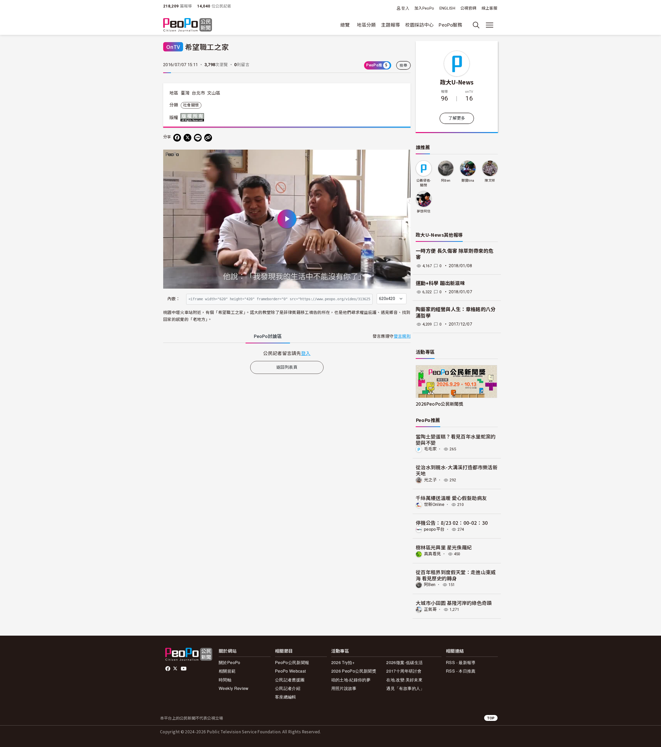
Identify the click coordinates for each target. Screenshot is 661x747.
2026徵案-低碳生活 (404, 662)
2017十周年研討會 (403, 671)
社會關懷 (191, 105)
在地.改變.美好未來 (404, 680)
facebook (168, 668)
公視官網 (468, 8)
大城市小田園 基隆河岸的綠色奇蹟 (454, 602)
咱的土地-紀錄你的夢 (351, 680)
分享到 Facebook (403, 156)
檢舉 (403, 65)
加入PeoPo (424, 8)
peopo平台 (434, 529)
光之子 (430, 480)
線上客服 (489, 8)
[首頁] (187, 25)
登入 (405, 8)
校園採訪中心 (419, 25)
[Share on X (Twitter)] (187, 138)
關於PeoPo (229, 662)
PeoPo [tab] (268, 336)
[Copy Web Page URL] (208, 138)
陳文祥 (490, 180)
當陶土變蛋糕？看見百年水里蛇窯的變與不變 (456, 439)
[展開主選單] (489, 25)
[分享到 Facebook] (177, 138)
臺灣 (185, 93)
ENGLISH (447, 8)
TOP (490, 717)
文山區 (214, 93)
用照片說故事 (344, 688)
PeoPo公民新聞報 (292, 662)
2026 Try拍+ (343, 662)
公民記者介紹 (287, 688)
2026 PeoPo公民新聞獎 (353, 671)
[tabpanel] (287, 353)
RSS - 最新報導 (461, 662)
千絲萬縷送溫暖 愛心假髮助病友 (451, 497)
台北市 (198, 93)
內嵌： (173, 298)
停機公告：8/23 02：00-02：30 (452, 522)
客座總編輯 (285, 697)
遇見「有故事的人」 (405, 688)
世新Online (434, 504)
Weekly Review (234, 688)
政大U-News (457, 82)
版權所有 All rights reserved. (193, 117)
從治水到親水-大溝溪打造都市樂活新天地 (457, 470)
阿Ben (445, 180)
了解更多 (456, 118)
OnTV (173, 46)
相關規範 (227, 671)
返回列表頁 (286, 367)
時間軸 (225, 680)
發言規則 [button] (402, 336)
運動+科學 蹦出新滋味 (440, 283)
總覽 (345, 25)
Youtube (184, 668)
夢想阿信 (423, 211)
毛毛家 (430, 448)
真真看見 (432, 553)
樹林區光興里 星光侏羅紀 (444, 547)
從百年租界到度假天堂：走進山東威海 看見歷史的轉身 (456, 575)
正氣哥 (430, 609)
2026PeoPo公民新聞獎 (439, 404)
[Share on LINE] (198, 138)
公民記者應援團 (290, 680)
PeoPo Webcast (290, 671)
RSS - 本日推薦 (461, 671)
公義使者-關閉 (423, 183)
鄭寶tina (467, 180)
